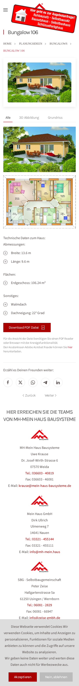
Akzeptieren (22, 677)
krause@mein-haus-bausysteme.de (45, 485)
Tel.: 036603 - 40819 (39, 473)
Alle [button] (7, 117)
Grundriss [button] (55, 117)
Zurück (30, 395)
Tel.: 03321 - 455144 (39, 539)
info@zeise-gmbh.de (44, 617)
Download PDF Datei (24, 327)
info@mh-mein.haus (45, 552)
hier (70, 347)
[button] (5, 10)
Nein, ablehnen (56, 677)
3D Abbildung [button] (29, 117)
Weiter (49, 395)
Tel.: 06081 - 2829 (39, 605)
